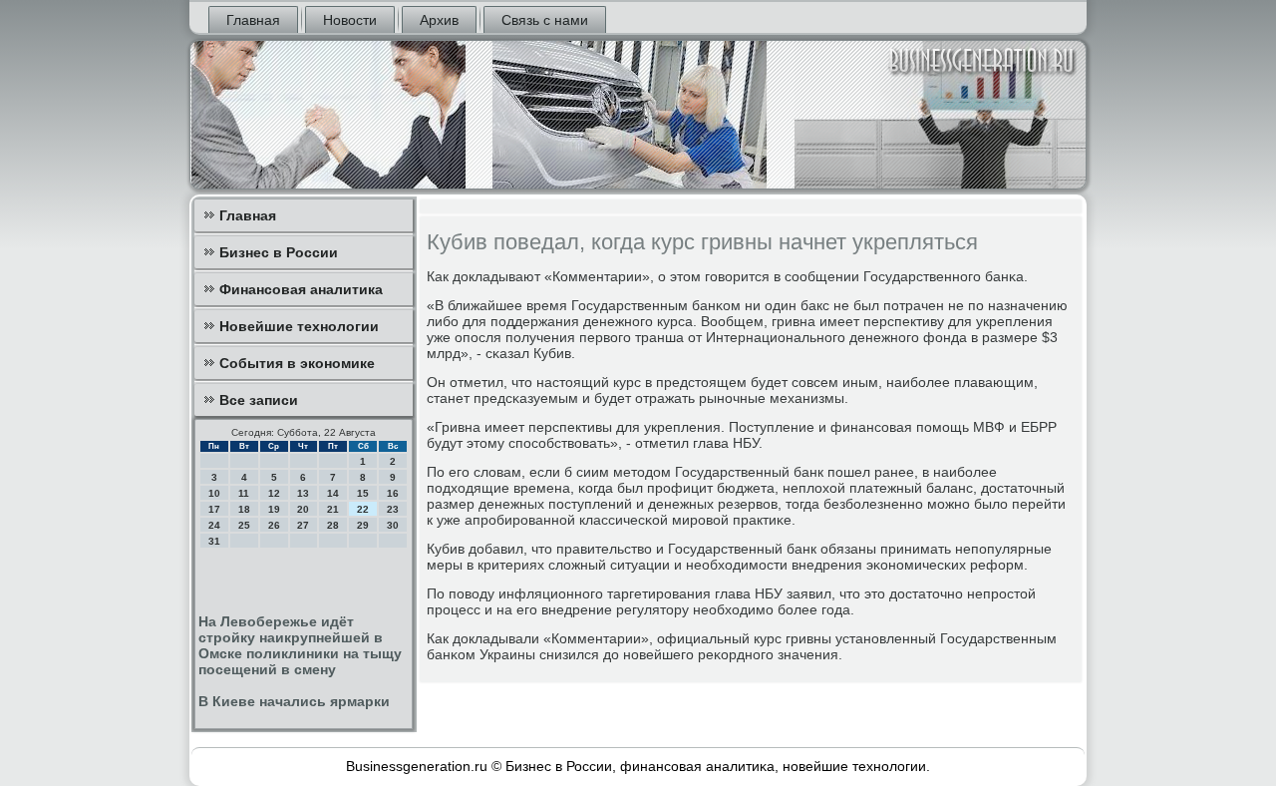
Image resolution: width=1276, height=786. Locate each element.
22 (363, 509)
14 (333, 493)
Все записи (258, 400)
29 (363, 525)
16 (393, 493)
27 (303, 525)
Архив (439, 20)
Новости (350, 20)
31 (214, 541)
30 (393, 525)
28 (333, 525)
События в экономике (297, 363)
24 (214, 525)
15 (363, 493)
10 (214, 493)
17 (214, 509)
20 (303, 509)
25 (244, 525)
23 (393, 509)
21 (333, 509)
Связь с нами (544, 20)
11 (243, 493)
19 (274, 509)
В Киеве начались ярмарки (294, 701)
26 (274, 525)
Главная (253, 20)
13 (303, 493)
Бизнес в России (278, 252)
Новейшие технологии (299, 326)
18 (244, 509)
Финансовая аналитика (301, 289)
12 (274, 493)
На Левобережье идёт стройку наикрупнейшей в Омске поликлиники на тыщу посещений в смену (300, 645)
